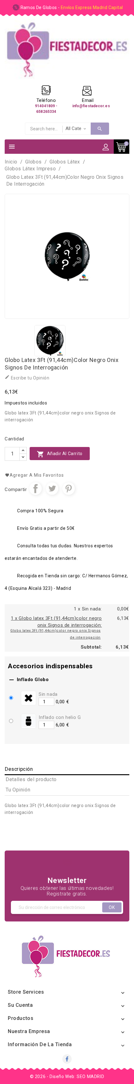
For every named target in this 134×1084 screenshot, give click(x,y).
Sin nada (48, 694)
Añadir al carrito (60, 454)
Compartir (35, 488)
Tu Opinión (18, 790)
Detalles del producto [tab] (31, 779)
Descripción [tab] (19, 769)
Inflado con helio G (60, 717)
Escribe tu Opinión (27, 377)
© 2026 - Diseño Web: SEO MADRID (67, 1076)
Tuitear (52, 488)
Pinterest (68, 488)
